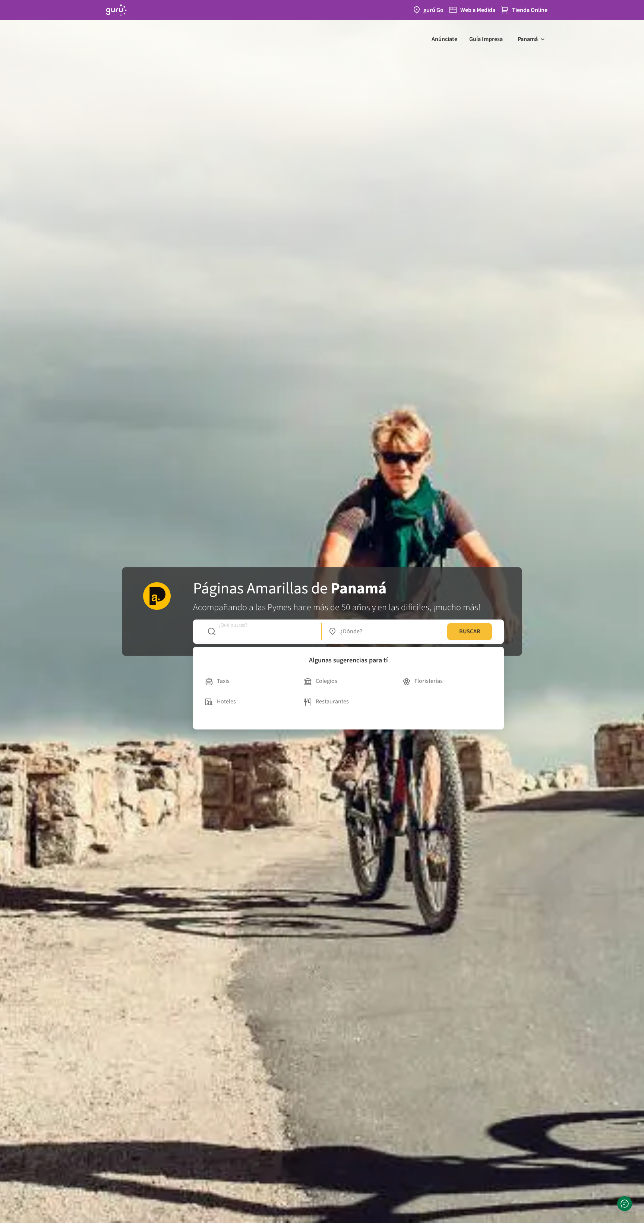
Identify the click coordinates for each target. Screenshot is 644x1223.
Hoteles (226, 701)
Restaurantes (332, 701)
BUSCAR (469, 631)
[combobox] (260, 631)
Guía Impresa (486, 39)
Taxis (223, 681)
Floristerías (428, 681)
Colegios (326, 681)
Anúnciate (444, 39)
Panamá (528, 39)
